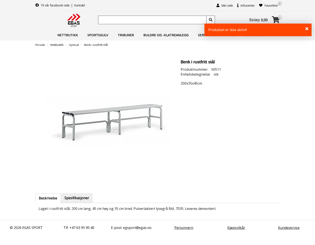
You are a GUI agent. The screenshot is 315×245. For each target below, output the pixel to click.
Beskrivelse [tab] (48, 198)
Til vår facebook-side (55, 5)
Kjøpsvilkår (236, 227)
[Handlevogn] (276, 21)
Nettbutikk (67, 35)
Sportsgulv (97, 35)
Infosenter (247, 5)
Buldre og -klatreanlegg (166, 35)
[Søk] (210, 20)
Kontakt (79, 5)
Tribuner (126, 35)
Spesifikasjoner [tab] (76, 198)
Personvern (183, 227)
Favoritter (271, 5)
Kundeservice (289, 227)
